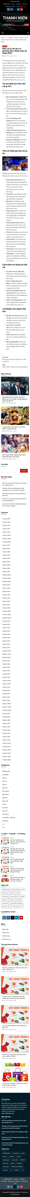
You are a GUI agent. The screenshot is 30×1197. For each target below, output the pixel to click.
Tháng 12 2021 (6, 680)
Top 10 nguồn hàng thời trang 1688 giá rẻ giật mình (14, 494)
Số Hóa (13, 6)
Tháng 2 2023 (6, 644)
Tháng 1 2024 (6, 608)
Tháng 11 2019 (6, 743)
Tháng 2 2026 (6, 528)
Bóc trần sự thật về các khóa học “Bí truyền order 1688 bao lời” (14, 484)
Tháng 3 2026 (6, 525)
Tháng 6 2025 (6, 555)
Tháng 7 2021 (6, 687)
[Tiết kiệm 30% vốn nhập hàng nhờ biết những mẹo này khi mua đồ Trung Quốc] (5, 850)
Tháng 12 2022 (6, 651)
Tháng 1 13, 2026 (12, 459)
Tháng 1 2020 (6, 740)
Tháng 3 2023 (6, 641)
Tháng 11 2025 (6, 538)
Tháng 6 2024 (6, 591)
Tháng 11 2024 (6, 578)
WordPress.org (6, 939)
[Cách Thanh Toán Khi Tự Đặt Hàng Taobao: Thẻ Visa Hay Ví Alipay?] (5, 878)
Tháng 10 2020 (6, 710)
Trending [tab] (21, 834)
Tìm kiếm (4, 464)
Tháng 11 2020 (6, 707)
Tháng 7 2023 (6, 627)
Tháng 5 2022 (6, 664)
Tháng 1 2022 (6, 677)
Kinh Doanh (5, 791)
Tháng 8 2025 (6, 548)
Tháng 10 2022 (6, 657)
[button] (2, 32)
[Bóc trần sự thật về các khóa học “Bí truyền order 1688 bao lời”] (5, 840)
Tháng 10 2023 (6, 618)
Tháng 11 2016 (6, 753)
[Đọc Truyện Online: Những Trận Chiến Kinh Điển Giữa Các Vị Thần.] (15, 443)
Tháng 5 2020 (6, 726)
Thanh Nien (15, 18)
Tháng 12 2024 (6, 575)
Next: (14, 366)
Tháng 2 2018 (6, 746)
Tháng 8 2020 (6, 717)
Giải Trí (4, 46)
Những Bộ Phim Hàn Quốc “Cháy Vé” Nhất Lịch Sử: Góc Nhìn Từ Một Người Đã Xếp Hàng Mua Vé (14, 399)
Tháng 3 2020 (6, 733)
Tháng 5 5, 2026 (12, 403)
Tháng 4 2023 (6, 637)
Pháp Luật (8, 6)
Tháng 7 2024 (6, 588)
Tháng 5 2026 (6, 522)
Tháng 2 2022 (6, 674)
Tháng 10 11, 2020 (12, 56)
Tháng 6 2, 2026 (12, 1087)
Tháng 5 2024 (6, 594)
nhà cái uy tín (21, 80)
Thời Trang (19, 6)
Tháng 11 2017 (6, 750)
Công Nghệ (5, 774)
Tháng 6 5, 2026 (12, 1029)
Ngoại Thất (5, 794)
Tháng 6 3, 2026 (12, 1058)
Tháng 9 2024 (6, 585)
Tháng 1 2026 (6, 532)
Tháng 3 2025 (6, 565)
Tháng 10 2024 (6, 581)
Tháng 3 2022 (6, 670)
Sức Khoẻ (5, 807)
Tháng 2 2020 (6, 736)
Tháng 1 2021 (6, 700)
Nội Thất (24, 4)
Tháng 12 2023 (6, 611)
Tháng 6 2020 (6, 723)
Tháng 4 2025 (6, 561)
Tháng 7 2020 (6, 720)
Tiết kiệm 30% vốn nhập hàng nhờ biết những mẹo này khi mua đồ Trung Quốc (13, 489)
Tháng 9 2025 (6, 545)
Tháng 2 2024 (6, 604)
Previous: (14, 359)
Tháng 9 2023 (6, 621)
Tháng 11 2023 (6, 614)
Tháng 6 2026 (6, 518)
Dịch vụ (4, 778)
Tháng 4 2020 (6, 730)
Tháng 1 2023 (6, 647)
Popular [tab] (12, 834)
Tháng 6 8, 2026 (12, 971)
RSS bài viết (5, 932)
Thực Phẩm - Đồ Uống (16, 903)
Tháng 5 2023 (6, 634)
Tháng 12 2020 (6, 703)
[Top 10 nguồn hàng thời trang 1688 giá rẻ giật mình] (5, 860)
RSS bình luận (6, 936)
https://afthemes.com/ (8, 1113)
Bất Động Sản (6, 4)
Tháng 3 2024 (6, 601)
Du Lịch (13, 4)
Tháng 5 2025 (6, 558)
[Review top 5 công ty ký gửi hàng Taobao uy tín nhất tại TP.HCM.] (5, 869)
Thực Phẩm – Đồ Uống (8, 817)
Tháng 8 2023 (6, 624)
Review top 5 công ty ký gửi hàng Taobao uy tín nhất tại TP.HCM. (14, 499)
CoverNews (24, 1192)
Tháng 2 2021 (6, 697)
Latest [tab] (5, 834)
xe (3, 824)
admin (5, 56)
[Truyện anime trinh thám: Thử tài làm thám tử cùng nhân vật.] (15, 415)
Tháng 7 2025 (6, 551)
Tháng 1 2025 (6, 571)
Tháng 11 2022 (6, 654)
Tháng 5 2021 (6, 693)
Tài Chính (5, 811)
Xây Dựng (5, 821)
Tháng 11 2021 (6, 684)
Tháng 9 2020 (6, 713)
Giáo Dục (18, 4)
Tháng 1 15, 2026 (12, 431)
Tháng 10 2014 (6, 759)
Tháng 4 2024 (6, 598)
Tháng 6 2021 (6, 690)
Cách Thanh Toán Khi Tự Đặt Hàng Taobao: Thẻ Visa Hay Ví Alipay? (14, 505)
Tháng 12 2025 (6, 535)
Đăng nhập (5, 929)
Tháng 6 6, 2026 (12, 1000)
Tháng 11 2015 (6, 756)
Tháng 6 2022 (6, 660)
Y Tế (24, 6)
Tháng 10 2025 (6, 542)
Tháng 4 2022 (6, 667)
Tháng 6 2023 (6, 631)
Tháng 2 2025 (6, 568)
